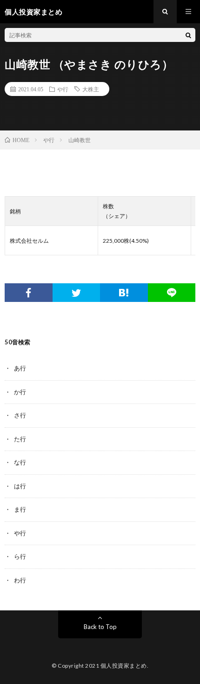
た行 (20, 439)
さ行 (20, 415)
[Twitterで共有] (76, 292)
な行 (20, 462)
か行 (20, 392)
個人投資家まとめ (123, 665)
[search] (188, 35)
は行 (20, 486)
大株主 (90, 89)
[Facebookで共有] (29, 292)
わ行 (20, 580)
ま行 (20, 509)
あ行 (20, 368)
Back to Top (100, 626)
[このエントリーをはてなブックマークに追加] (124, 292)
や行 (62, 89)
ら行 (20, 556)
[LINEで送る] (172, 292)
